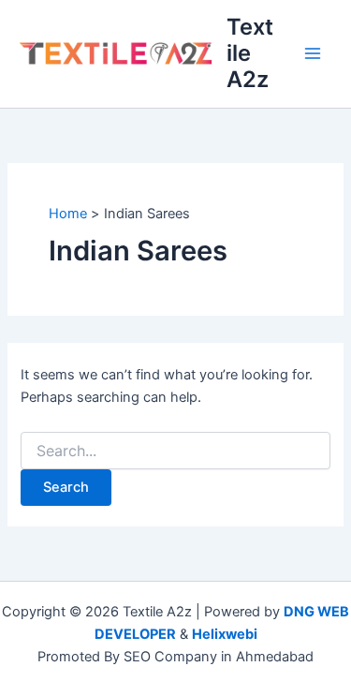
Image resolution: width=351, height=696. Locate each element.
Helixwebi (224, 634)
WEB (333, 611)
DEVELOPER (135, 634)
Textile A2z (250, 53)
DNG (299, 611)
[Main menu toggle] (312, 53)
